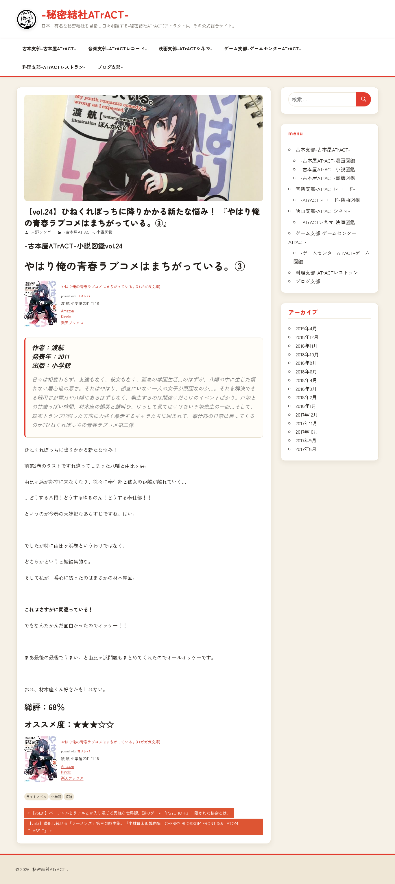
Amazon (67, 311)
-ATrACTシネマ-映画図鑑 (327, 222)
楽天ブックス (72, 322)
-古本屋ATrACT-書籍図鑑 (327, 177)
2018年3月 (306, 388)
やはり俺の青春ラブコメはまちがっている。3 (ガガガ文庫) (110, 286)
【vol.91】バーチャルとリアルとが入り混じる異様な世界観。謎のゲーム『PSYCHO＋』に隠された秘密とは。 (130, 814)
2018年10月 (307, 354)
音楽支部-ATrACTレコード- (117, 48)
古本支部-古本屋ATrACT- (49, 48)
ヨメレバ (83, 296)
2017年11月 (307, 423)
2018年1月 (306, 405)
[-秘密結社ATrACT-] (26, 19)
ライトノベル (36, 796)
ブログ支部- (110, 66)
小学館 (56, 796)
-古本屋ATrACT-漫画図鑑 (327, 160)
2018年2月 (306, 397)
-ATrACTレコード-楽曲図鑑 (330, 199)
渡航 (68, 796)
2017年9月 (306, 440)
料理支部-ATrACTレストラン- (54, 66)
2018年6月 (306, 371)
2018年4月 (306, 380)
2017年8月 (306, 448)
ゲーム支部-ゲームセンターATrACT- (262, 48)
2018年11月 (307, 345)
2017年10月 (307, 431)
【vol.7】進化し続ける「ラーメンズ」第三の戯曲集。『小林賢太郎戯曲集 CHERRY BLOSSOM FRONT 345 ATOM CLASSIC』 (134, 827)
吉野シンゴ (41, 232)
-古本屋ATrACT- (79, 232)
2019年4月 (306, 328)
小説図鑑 (104, 232)
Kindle (66, 316)
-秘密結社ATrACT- (85, 13)
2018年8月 (306, 362)
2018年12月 (307, 336)
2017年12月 (307, 414)
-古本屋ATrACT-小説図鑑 (327, 169)
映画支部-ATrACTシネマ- (185, 48)
